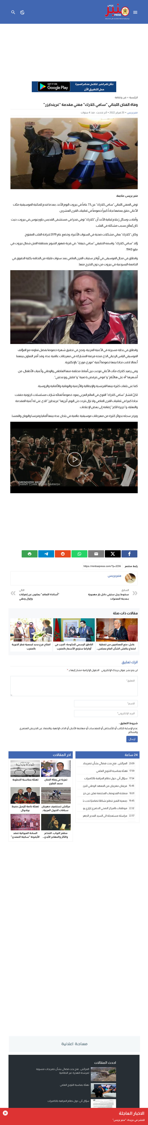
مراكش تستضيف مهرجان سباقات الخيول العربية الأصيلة (56, 810)
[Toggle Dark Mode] (22, 12)
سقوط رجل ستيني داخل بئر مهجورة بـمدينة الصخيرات (108, 594)
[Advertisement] (74, 51)
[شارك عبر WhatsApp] (79, 554)
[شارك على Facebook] (129, 554)
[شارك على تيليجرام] (46, 554)
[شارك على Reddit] (63, 554)
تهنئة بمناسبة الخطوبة (25, 779)
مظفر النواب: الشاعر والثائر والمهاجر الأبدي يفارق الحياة (56, 837)
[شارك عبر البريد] (96, 554)
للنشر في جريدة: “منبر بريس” (128, 1120)
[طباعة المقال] (30, 554)
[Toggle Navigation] (136, 12)
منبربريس (132, 112)
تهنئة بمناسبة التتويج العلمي (74, 1084)
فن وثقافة (120, 97)
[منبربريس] (130, 578)
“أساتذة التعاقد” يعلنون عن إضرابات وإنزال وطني (39, 594)
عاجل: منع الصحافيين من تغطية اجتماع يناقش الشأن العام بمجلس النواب (117, 648)
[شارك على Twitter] (113, 554)
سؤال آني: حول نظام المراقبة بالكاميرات (68, 1100)
